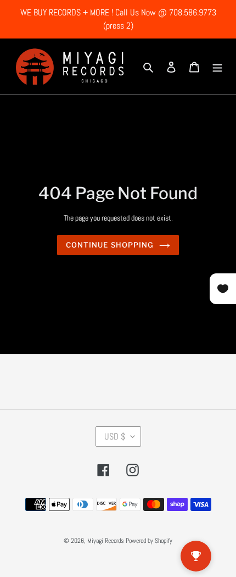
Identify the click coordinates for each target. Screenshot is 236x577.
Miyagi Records (105, 540)
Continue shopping (110, 244)
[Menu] (217, 67)
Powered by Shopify (149, 540)
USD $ (114, 436)
